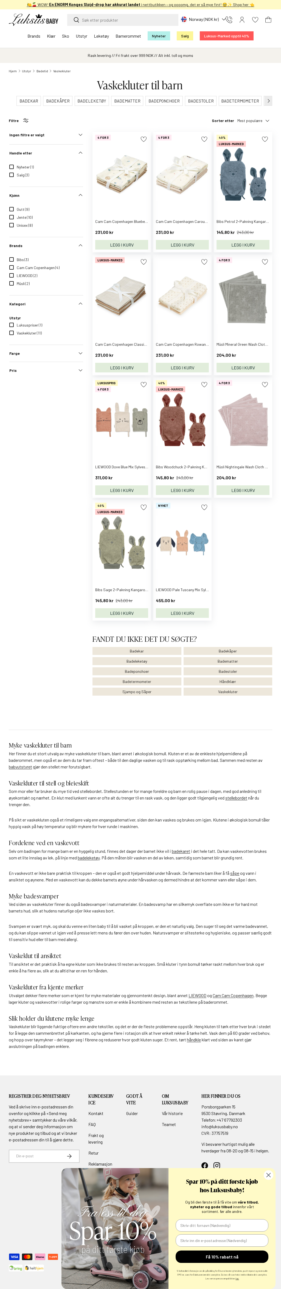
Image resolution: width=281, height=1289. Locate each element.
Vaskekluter (62, 71)
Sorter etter (223, 120)
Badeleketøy (137, 661)
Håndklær (228, 681)
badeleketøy (89, 857)
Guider (132, 1113)
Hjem (13, 71)
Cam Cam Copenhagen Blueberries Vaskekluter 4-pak (139, 221)
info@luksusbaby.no (219, 1126)
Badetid (42, 71)
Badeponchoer (137, 671)
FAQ (92, 1124)
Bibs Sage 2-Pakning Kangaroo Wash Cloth (131, 589)
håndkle (194, 1039)
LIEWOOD (197, 995)
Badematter (228, 661)
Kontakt (95, 1113)
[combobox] (122, 20)
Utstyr (26, 71)
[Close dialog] (268, 1175)
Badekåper (228, 651)
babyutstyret (20, 766)
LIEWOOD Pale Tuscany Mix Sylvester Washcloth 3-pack (202, 589)
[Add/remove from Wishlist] (144, 139)
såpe (234, 873)
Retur (93, 1152)
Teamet (169, 1124)
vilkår (71, 1119)
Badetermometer (137, 681)
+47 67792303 (229, 1119)
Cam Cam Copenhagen (233, 995)
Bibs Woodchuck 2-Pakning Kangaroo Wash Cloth (197, 466)
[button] (268, 20)
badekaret (181, 851)
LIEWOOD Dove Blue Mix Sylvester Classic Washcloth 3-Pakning (147, 466)
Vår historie (172, 1113)
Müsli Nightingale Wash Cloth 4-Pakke (248, 466)
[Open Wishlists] (255, 19)
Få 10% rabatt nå (222, 1256)
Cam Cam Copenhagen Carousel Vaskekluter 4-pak (198, 221)
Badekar (137, 651)
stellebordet (236, 797)
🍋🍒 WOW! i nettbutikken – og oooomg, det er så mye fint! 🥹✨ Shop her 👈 (140, 4)
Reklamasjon (100, 1163)
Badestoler (228, 671)
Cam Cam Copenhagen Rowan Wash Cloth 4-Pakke (198, 344)
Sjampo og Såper (136, 691)
